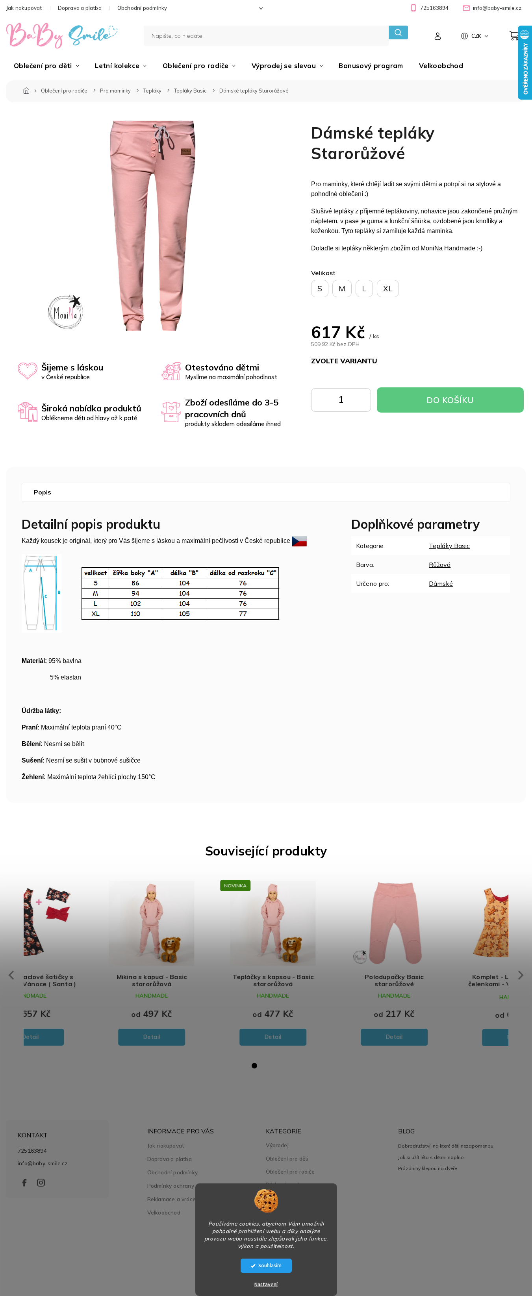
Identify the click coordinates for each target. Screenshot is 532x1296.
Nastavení (266, 1285)
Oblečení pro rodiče (290, 1171)
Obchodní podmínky (142, 8)
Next (521, 975)
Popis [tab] (42, 492)
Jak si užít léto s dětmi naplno (431, 1157)
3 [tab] (278, 1065)
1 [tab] (254, 1065)
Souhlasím (270, 1265)
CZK (476, 36)
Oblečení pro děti (287, 1158)
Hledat (398, 32)
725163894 (32, 1150)
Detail (84, 1037)
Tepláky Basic (449, 546)
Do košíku (359, 402)
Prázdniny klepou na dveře (427, 1168)
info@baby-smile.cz (43, 1163)
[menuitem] (46, 65)
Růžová (439, 564)
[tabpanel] (84, 964)
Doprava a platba (80, 8)
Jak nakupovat (24, 8)
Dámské (441, 583)
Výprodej (277, 1145)
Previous (10, 975)
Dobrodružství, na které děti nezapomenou (445, 1146)
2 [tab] (266, 1065)
